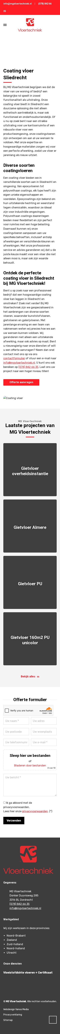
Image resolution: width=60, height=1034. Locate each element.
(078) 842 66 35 (28, 367)
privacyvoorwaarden (35, 811)
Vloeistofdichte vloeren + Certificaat (27, 972)
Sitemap (8, 1020)
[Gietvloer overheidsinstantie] (30, 469)
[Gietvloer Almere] (30, 526)
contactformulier (14, 358)
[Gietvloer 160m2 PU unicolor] (30, 638)
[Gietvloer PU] (30, 582)
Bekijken (30, 486)
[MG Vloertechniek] (30, 25)
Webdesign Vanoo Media (16, 1009)
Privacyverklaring (12, 1014)
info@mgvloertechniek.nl (17, 3)
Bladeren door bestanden (30, 765)
